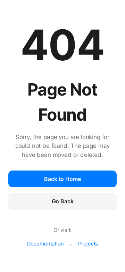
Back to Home (62, 178)
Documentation (45, 243)
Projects (88, 243)
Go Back (63, 201)
